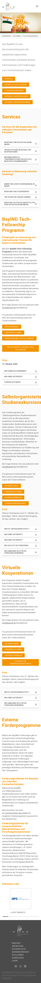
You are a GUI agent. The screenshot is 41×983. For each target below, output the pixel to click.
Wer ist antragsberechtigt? (16, 529)
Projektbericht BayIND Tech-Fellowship (20, 348)
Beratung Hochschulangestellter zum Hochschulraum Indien (19, 203)
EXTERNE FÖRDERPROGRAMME (17, 102)
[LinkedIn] (25, 966)
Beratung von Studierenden (16, 191)
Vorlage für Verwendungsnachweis (20, 662)
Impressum (17, 946)
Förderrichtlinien (13, 332)
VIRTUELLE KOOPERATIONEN (16, 96)
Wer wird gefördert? (13, 540)
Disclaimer (17, 955)
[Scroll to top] (36, 978)
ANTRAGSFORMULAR (13, 497)
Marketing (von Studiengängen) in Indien (19, 185)
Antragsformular (13, 655)
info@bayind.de (9, 466)
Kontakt (16, 943)
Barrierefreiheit (20, 952)
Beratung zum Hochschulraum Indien (17, 143)
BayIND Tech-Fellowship (16, 84)
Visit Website (18, 912)
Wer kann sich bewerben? (15, 371)
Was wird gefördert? (13, 376)
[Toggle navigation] (37, 6)
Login (15, 960)
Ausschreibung (12, 327)
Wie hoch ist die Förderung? (16, 545)
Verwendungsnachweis (15, 503)
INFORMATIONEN (11, 486)
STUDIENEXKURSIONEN (14, 90)
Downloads (18, 957)
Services (9, 79)
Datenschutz (19, 949)
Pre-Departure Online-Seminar (17, 197)
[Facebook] (16, 966)
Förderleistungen (12, 382)
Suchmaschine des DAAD (16, 813)
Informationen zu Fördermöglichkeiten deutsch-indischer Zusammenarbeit (18, 159)
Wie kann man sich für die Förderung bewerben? (15, 552)
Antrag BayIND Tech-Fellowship (19, 338)
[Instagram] (20, 966)
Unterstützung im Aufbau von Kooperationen (17, 151)
